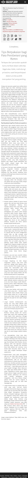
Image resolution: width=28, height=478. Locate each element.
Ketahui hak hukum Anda (16, 404)
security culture (10, 21)
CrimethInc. (10, 19)
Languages (24, 475)
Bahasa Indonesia (12, 23)
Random (2, 475)
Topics (19, 475)
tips (15, 21)
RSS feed (7, 475)
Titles (11, 475)
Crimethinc (12, 24)
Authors (15, 475)
